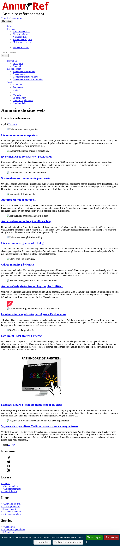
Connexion (18, 66)
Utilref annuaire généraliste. (17, 264)
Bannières (17, 84)
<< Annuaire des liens (11, 503)
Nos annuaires (19, 74)
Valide (4, 56)
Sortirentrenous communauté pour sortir (25, 178)
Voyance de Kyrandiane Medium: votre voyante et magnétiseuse (39, 426)
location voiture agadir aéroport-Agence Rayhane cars (33, 314)
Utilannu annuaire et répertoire (20, 135)
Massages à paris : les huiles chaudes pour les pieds (31, 404)
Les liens (11, 29)
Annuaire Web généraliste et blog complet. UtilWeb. (32, 286)
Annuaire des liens (21, 31)
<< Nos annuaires (9, 486)
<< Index (5, 483)
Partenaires (18, 87)
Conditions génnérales (23, 100)
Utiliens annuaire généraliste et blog (22, 243)
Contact (16, 90)
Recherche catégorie (22, 39)
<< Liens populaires (10, 506)
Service (10, 82)
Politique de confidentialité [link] (68, 542)
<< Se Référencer (9, 491)
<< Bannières (7, 532)
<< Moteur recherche (11, 511)
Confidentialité (19, 103)
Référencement (14, 69)
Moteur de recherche (22, 42)
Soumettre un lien (21, 47)
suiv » (14, 124)
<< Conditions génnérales (13, 529)
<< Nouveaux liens (10, 509)
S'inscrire (5, 18)
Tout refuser (112, 537)
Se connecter (16, 18)
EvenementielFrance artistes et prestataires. (27, 156)
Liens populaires (20, 34)
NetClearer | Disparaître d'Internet (21, 335)
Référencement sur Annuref (25, 76)
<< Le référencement (10, 489)
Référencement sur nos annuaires (28, 79)
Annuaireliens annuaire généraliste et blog (26, 221)
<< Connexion (8, 526)
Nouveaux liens (20, 37)
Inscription (12, 61)
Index (9, 26)
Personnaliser (42, 542)
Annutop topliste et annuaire (18, 199)
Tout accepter (94, 537)
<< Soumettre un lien (11, 514)
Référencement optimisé (24, 71)
